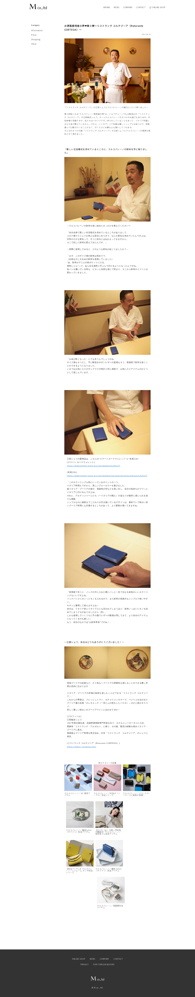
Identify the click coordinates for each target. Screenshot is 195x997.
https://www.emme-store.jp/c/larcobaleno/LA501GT (93, 465)
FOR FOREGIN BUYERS (104, 964)
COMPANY (127, 7)
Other (34, 44)
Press (33, 35)
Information (37, 30)
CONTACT (141, 7)
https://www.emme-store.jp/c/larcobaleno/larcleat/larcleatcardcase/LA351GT (107, 475)
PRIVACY (85, 964)
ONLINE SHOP (158, 7)
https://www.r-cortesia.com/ (81, 746)
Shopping (35, 39)
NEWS (116, 7)
